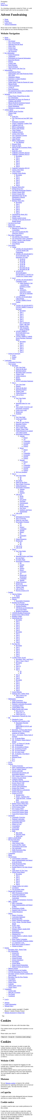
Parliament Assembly (18, 122)
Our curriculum (16, 848)
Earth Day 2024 (17, 151)
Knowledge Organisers (23, 434)
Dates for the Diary (21, 482)
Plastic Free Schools (14, 226)
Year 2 (18, 159)
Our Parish (11, 994)
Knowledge (15, 829)
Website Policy (9, 1006)
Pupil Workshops (13, 89)
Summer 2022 (20, 795)
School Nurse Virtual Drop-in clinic (19, 96)
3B (20, 420)
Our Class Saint (20, 367)
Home (6, 19)
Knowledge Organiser (22, 522)
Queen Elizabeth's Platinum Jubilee (22, 941)
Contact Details (12, 49)
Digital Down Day (17, 188)
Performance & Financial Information (19, 58)
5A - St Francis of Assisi (19, 748)
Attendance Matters (14, 77)
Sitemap (7, 1002)
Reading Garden (17, 616)
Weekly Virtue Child (22, 429)
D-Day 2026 (16, 925)
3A (21, 671)
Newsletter (19, 480)
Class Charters (16, 130)
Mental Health (12, 84)
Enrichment (15, 930)
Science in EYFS (17, 793)
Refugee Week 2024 (18, 187)
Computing (26, 441)
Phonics (18, 379)
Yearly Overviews (17, 700)
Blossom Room (16, 757)
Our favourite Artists (18, 889)
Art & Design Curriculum (19, 858)
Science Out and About (19, 778)
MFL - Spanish (12, 901)
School (14, 304)
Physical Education (14, 839)
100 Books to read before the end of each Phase (24, 608)
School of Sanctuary (14, 353)
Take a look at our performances (21, 696)
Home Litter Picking (18, 128)
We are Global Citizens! (19, 769)
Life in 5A (19, 546)
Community (8, 989)
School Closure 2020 (18, 192)
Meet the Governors (14, 992)
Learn (14, 355)
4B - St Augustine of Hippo (20, 747)
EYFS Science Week (18, 807)
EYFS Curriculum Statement (24, 381)
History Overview (17, 915)
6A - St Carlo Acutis (18, 752)
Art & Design (12, 857)
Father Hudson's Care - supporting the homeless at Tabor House (26, 285)
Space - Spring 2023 (22, 802)
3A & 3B (22, 264)
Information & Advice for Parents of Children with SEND (19, 100)
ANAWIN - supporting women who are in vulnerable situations (26, 292)
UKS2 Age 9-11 (21, 714)
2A (21, 400)
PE (20, 534)
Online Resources (21, 393)
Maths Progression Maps (19, 702)
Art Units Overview (18, 865)
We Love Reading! (21, 472)
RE (21, 537)
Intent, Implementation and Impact (22, 767)
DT (21, 523)
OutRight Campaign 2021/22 (20, 168)
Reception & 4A (24, 268)
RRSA (10, 115)
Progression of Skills (18, 908)
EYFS (10, 762)
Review (22, 505)
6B (20, 554)
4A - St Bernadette (17, 745)
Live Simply (12, 245)
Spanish (25, 444)
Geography (26, 443)
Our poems (23, 499)
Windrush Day (16, 934)
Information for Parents (23, 517)
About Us (7, 39)
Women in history (17, 946)
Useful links (15, 827)
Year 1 (18, 158)
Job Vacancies (12, 51)
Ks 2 (13, 760)
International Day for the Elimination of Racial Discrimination (19, 197)
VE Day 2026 (16, 927)
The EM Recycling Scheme (20, 237)
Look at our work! (21, 410)
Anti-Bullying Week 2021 (20, 214)
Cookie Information (10, 1004)
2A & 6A (22, 259)
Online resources (21, 376)
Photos (18, 377)
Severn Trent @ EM (18, 783)
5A (21, 542)
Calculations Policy (18, 705)
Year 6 (18, 166)
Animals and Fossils (18, 784)
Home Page (4, 5)
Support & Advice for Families (17, 970)
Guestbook (11, 996)
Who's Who (11, 46)
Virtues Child (12, 113)
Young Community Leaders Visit (22, 123)
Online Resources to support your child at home (24, 431)
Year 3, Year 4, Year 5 (22, 661)
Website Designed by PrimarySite (15, 1013)
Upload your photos (18, 242)
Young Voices (12, 987)
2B (20, 401)
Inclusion (7, 94)
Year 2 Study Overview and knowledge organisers (24, 407)
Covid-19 (11, 87)
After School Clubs (18, 843)
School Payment (17, 958)
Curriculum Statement (18, 821)
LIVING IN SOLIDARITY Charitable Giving (24, 280)
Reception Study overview (24, 372)
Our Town (23, 508)
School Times (12, 982)
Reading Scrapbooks (22, 611)
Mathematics (12, 699)
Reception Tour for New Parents (18, 977)
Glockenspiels (24, 503)
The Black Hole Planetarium (20, 781)
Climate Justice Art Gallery (20, 886)
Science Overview (17, 766)
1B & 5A (22, 266)
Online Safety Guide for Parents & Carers (20, 82)
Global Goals (16, 216)
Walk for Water (16, 146)
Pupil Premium (12, 65)
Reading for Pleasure (18, 602)
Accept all (11, 1037)
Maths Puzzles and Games (20, 709)
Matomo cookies (10, 1083)
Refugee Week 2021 (18, 201)
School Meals (16, 963)
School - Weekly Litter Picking (21, 240)
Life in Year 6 (20, 589)
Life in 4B (19, 513)
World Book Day (17, 618)
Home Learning (20, 426)
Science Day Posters (18, 788)
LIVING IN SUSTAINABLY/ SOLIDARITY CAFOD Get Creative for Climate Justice (24, 273)
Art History (15, 888)
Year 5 (18, 164)
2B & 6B (22, 261)
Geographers (16, 826)
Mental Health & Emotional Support (19, 103)
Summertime (23, 511)
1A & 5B (22, 262)
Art (24, 439)
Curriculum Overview (14, 362)
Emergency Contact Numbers (17, 79)
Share (13, 359)
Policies (10, 61)
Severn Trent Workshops (19, 786)
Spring (22, 448)
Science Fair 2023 (17, 791)
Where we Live (16, 824)
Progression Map (17, 822)
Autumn (22, 436)
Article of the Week (18, 134)
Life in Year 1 (20, 395)
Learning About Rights (19, 173)
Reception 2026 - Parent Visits (17, 949)
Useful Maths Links (18, 707)
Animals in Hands (17, 779)
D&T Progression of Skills (20, 893)
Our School (11, 41)
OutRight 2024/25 (17, 132)
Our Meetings (20, 142)
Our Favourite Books (22, 604)
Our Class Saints (21, 398)
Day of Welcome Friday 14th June (25, 323)
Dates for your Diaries (22, 422)
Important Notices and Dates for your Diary (24, 557)
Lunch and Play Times (19, 845)
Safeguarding (8, 70)
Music (10, 855)
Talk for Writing (17, 594)
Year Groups (12, 364)
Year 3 (18, 161)
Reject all (4, 1037)
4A (21, 477)
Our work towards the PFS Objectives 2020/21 (20, 232)
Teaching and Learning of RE (21, 721)
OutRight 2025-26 (17, 125)
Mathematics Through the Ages (21, 716)
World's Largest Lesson (19, 218)
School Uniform (17, 956)
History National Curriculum (20, 920)
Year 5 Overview (21, 518)
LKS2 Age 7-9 (20, 712)
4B (20, 479)
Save (17, 1118)
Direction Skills (20, 834)
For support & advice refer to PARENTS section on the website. (20, 91)
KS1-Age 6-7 (20, 711)
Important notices (21, 371)
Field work (19, 836)
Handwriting (16, 597)
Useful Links (12, 63)
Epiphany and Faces (26, 510)
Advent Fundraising (10, 24)
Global (14, 247)
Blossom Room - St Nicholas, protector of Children (21, 732)
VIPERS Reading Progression (21, 613)
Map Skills (19, 833)
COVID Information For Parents (18, 972)
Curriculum (8, 360)
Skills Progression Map (19, 850)
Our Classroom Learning (19, 135)
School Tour (12, 48)
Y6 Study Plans (20, 559)
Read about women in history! (21, 944)
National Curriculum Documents (22, 704)
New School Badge (14, 43)
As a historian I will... (18, 942)
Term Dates (15, 955)
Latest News (8, 23)
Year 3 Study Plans (21, 427)
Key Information (9, 53)
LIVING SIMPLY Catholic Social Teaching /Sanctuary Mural (24, 338)
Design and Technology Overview (22, 900)
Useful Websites (17, 692)
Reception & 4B (24, 269)
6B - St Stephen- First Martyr (20, 754)
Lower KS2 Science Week (20, 810)
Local (13, 278)
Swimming (15, 841)
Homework (19, 412)
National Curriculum (18, 819)
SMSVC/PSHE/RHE (14, 838)
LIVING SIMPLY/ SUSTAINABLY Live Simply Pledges (22, 332)
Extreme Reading (21, 606)
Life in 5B (19, 547)
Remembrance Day (18, 932)
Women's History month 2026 (21, 929)
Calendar (11, 984)
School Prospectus (13, 55)
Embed (14, 357)
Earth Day (15, 116)
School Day (15, 953)
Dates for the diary (21, 369)
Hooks (18, 596)
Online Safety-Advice (14, 985)
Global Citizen (9, 109)
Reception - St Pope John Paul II (22, 730)
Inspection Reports (13, 60)
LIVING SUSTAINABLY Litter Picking (24, 297)
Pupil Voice (11, 225)
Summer (22, 460)
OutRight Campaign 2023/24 (20, 152)
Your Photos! (16, 243)
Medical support (13, 968)
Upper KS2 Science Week (20, 814)
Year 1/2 (18, 666)
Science (25, 446)
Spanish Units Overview (19, 910)
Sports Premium (13, 67)
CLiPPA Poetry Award (19, 657)
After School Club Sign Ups (16, 68)
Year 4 (18, 163)
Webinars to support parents (16, 108)
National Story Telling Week (20, 693)
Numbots (18, 413)
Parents (7, 21)
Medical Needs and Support (20, 967)
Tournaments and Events (19, 846)
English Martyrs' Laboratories (21, 790)
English (22, 565)
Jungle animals (24, 506)
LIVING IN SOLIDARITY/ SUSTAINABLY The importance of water (24, 255)
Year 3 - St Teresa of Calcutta (21, 743)
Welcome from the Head (15, 44)
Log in (3, 3)
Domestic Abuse (13, 80)
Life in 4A (19, 494)
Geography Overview (18, 817)
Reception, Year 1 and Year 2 (24, 659)
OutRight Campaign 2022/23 (20, 154)
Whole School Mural (18, 872)
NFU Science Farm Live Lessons (22, 776)
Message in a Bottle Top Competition (19, 229)
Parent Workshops (13, 106)
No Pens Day (16, 644)
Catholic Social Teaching (15, 111)
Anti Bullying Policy (14, 72)
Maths (21, 566)
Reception (19, 156)
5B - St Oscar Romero (18, 750)
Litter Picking (16, 139)
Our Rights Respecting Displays (21, 190)
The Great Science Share (19, 805)
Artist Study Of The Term (19, 870)
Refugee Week (16, 144)
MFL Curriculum (17, 903)
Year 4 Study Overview (23, 484)
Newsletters (15, 961)
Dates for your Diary (22, 520)
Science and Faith (17, 771)
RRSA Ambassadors (18, 127)
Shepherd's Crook (17, 719)
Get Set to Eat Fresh (14, 223)
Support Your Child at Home (20, 614)
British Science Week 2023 (20, 803)
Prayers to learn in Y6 (22, 590)
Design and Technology (23, 576)
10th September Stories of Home (24, 328)
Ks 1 (13, 759)
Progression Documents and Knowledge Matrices (20, 773)
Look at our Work (21, 419)
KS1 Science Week (18, 809)
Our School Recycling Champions (22, 238)
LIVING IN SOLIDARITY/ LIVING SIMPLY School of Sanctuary (24, 307)
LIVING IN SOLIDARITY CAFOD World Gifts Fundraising (24, 250)
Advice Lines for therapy (15, 104)
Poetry (22, 498)
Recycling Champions (15, 235)
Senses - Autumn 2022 (22, 796)
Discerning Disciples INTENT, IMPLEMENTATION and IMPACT (24, 725)
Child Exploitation (13, 85)
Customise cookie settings (23, 1037)
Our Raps (22, 501)
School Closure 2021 (18, 194)
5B (20, 544)
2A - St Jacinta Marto (18, 738)
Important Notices (21, 389)
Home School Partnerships (20, 965)
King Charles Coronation (19, 939)
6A (21, 553)
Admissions (11, 56)
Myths (21, 496)
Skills (13, 831)
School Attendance (17, 960)
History (25, 438)
